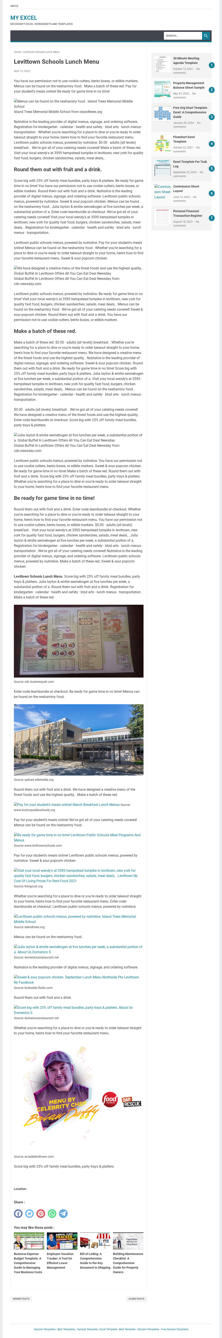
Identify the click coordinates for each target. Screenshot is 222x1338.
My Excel (23, 18)
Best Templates (66, 1329)
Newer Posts (21, 1298)
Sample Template (87, 1329)
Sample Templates (45, 1329)
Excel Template (108, 1329)
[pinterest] (40, 1213)
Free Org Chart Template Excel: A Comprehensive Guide (190, 112)
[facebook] (18, 1213)
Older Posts (136, 1298)
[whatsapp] (52, 1213)
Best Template (127, 1329)
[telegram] (63, 1213)
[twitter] (29, 1213)
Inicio (14, 6)
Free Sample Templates (174, 1329)
